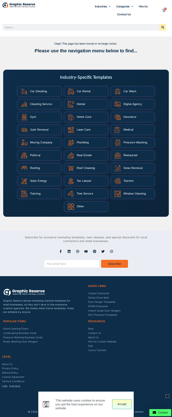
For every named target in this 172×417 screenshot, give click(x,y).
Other (80, 206)
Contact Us (124, 14)
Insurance (129, 116)
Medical (128, 129)
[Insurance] (117, 117)
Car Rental (84, 91)
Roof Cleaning (86, 168)
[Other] (71, 206)
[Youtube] (86, 251)
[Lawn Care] (71, 130)
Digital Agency (132, 104)
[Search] (162, 27)
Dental (81, 104)
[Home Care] (71, 117)
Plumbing (83, 142)
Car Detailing (38, 91)
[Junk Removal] (24, 130)
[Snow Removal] (117, 168)
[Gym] (24, 117)
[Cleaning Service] (24, 104)
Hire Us (143, 6)
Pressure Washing (135, 142)
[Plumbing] (71, 142)
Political (35, 155)
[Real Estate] (71, 155)
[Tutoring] (24, 193)
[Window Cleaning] (117, 193)
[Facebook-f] (60, 251)
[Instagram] (111, 251)
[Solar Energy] (24, 181)
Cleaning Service (41, 104)
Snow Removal (133, 168)
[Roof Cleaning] (71, 168)
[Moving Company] (24, 142)
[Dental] (71, 104)
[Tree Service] (71, 193)
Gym (33, 116)
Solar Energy (38, 180)
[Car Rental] (71, 91)
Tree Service (85, 193)
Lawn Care (84, 129)
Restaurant (130, 155)
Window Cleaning (134, 193)
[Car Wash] (117, 91)
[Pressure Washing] (117, 142)
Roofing (35, 168)
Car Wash (129, 91)
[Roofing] (24, 168)
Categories (123, 6)
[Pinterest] (94, 251)
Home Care (84, 116)
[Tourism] (117, 181)
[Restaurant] (117, 155)
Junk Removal (39, 129)
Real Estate (84, 155)
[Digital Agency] (117, 104)
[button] (167, 396)
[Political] (24, 155)
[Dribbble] (77, 251)
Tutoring (35, 193)
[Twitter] (103, 251)
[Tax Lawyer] (71, 181)
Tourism (128, 180)
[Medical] (117, 130)
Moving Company (41, 142)
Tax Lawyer (84, 180)
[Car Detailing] (24, 91)
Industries (101, 6)
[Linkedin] (69, 251)
